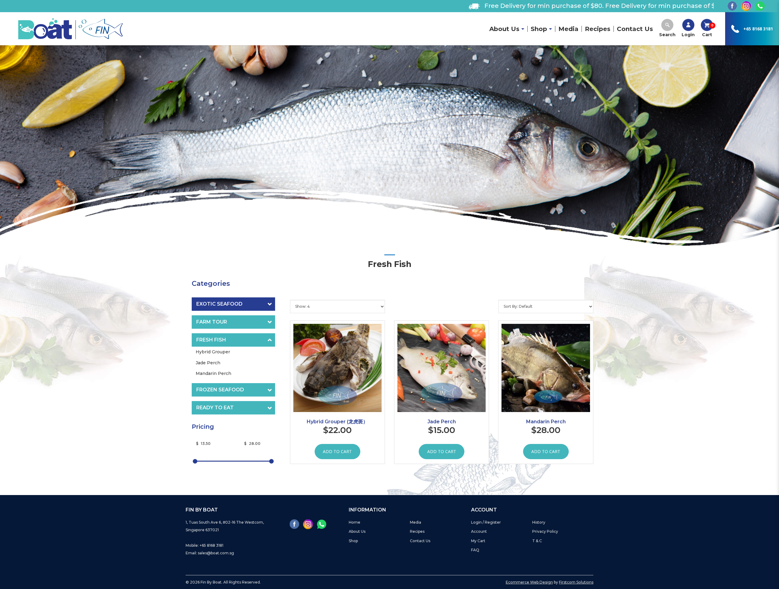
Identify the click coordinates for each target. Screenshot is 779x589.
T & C (537, 541)
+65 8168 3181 (758, 29)
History (538, 522)
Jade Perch (442, 421)
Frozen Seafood (220, 390)
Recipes (417, 531)
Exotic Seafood (219, 304)
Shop (353, 541)
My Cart (478, 541)
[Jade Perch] (441, 368)
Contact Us (420, 541)
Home (354, 522)
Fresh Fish (211, 340)
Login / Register (486, 522)
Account (479, 531)
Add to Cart (337, 451)
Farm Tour (211, 322)
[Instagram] (746, 6)
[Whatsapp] (760, 6)
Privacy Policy (545, 531)
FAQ (475, 550)
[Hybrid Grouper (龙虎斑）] (337, 368)
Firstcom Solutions (576, 582)
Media (415, 522)
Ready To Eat (215, 408)
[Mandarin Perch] (545, 368)
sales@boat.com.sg (216, 553)
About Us (357, 531)
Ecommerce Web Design (529, 582)
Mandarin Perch (546, 421)
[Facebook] (732, 6)
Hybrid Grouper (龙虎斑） (337, 421)
